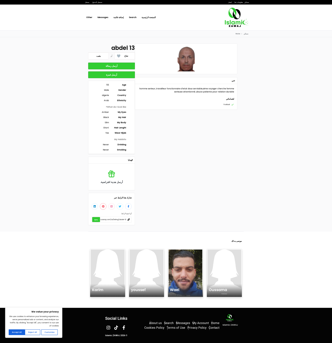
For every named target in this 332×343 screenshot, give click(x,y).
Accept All (17, 332)
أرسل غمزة (111, 74)
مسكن (246, 2)
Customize (49, 332)
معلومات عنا (238, 2)
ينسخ (96, 219)
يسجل (87, 2)
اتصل (230, 2)
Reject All (32, 332)
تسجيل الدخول (97, 2)
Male (238, 34)
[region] (33, 322)
